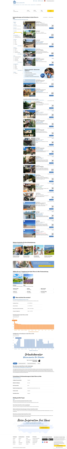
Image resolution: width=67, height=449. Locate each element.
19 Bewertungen (40, 186)
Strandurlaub (18, 59)
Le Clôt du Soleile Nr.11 (39, 102)
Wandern (18, 67)
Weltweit (14, 442)
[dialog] (59, 442)
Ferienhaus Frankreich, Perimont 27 (41, 89)
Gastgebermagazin (35, 439)
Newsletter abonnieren (44, 427)
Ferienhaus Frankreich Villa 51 (41, 410)
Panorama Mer (38, 40)
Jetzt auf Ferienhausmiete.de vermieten (46, 265)
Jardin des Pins (38, 221)
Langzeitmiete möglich (18, 52)
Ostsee (14, 439)
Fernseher (18, 44)
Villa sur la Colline (38, 175)
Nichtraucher (18, 51)
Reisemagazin (28, 441)
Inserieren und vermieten (36, 438)
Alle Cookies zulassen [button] (60, 445)
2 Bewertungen (40, 158)
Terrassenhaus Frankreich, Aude (40, 80)
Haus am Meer (38, 31)
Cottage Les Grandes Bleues (40, 166)
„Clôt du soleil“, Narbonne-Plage (40, 120)
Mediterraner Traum (38, 22)
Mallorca (14, 441)
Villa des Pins (37, 230)
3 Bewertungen (40, 213)
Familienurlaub (18, 60)
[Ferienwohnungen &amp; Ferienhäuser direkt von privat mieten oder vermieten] (19, 3)
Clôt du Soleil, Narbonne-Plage (40, 129)
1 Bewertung (40, 60)
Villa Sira (37, 111)
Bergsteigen (18, 68)
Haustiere (18, 48)
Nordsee (14, 438)
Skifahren (18, 66)
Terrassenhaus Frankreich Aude (33, 410)
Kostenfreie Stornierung (18, 37)
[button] (60, 447)
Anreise (28, 10)
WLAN (18, 41)
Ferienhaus (18, 73)
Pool (18, 40)
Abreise (35, 10)
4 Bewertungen (40, 140)
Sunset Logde (37, 212)
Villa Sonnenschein (38, 157)
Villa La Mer (37, 184)
